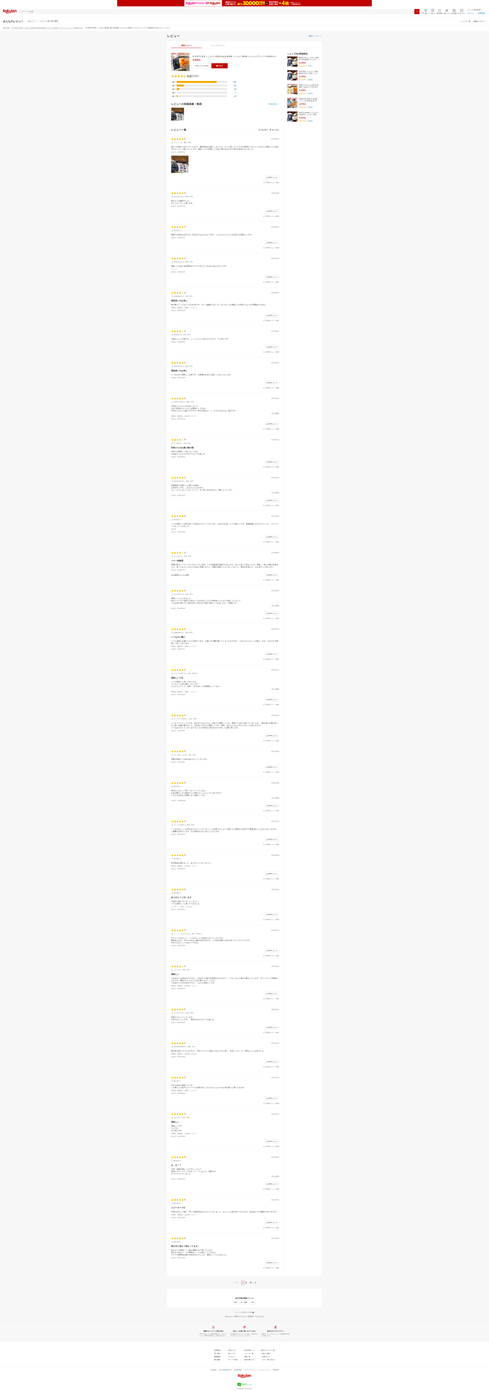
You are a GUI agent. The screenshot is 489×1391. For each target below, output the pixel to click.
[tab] (186, 45)
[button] (433, 11)
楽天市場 (6, 28)
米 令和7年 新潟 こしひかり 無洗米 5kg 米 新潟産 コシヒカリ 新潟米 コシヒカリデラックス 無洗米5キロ (47, 28)
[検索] (416, 11)
